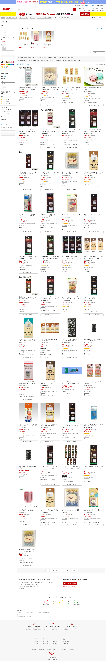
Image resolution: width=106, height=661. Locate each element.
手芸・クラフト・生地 (23, 17)
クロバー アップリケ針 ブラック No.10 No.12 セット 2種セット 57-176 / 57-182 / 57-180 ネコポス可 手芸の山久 (93, 131)
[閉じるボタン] (103, 57)
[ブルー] (11, 64)
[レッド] (2, 64)
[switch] (14, 92)
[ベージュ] (9, 62)
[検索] (74, 9)
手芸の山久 (22, 144)
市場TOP (3, 17)
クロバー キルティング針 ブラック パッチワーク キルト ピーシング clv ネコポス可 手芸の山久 (28, 131)
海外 (6, 76)
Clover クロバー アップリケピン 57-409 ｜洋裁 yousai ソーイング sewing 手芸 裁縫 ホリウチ (93, 510)
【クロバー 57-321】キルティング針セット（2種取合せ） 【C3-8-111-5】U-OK (93, 174)
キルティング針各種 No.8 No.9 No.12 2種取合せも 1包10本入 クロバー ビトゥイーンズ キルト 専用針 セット (50, 341)
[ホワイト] (4, 62)
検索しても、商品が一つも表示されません (29, 586)
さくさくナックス (67, 393)
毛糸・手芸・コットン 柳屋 (25, 521)
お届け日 (3, 83)
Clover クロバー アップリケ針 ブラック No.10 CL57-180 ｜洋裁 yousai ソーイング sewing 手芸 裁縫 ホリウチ (50, 216)
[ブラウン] (7, 62)
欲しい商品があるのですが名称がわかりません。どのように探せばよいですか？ (37, 582)
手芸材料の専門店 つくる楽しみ (48, 101)
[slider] (1, 50)
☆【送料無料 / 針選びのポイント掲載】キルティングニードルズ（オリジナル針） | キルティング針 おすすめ (28, 89)
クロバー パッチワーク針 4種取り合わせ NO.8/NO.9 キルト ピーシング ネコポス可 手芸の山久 (93, 258)
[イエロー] (7, 64)
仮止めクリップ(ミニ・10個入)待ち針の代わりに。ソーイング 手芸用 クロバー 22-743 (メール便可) (28, 216)
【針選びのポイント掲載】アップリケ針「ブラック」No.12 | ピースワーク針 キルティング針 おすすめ (28, 298)
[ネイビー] (13, 64)
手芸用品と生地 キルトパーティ (26, 101)
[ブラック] (2, 62)
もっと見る (21, 588)
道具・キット (32, 17)
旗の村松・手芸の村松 (68, 102)
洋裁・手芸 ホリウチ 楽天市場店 (48, 227)
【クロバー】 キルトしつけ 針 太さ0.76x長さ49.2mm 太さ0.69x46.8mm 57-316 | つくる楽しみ (28, 341)
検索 (8, 55)
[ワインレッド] (13, 62)
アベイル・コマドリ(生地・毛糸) (92, 187)
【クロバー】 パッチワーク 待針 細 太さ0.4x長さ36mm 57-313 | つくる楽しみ (50, 89)
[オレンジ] (4, 64)
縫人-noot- (22, 227)
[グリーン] (9, 64)
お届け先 (3, 78)
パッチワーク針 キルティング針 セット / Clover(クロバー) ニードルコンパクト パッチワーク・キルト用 (28, 510)
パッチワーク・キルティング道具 (44, 17)
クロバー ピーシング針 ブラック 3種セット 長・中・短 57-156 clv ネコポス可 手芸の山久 (50, 258)
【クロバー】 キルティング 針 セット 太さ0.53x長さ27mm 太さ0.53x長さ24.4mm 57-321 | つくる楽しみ (50, 510)
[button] (100, 5)
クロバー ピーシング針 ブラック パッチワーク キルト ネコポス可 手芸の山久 (71, 258)
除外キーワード (4, 129)
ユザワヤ (65, 185)
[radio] (1, 27)
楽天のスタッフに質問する (70, 583)
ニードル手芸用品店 (46, 437)
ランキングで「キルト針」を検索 (24, 616)
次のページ (75, 570)
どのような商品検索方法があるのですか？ (29, 584)
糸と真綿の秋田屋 (23, 439)
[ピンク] (11, 62)
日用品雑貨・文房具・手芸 (11, 17)
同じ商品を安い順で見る (50, 105)
